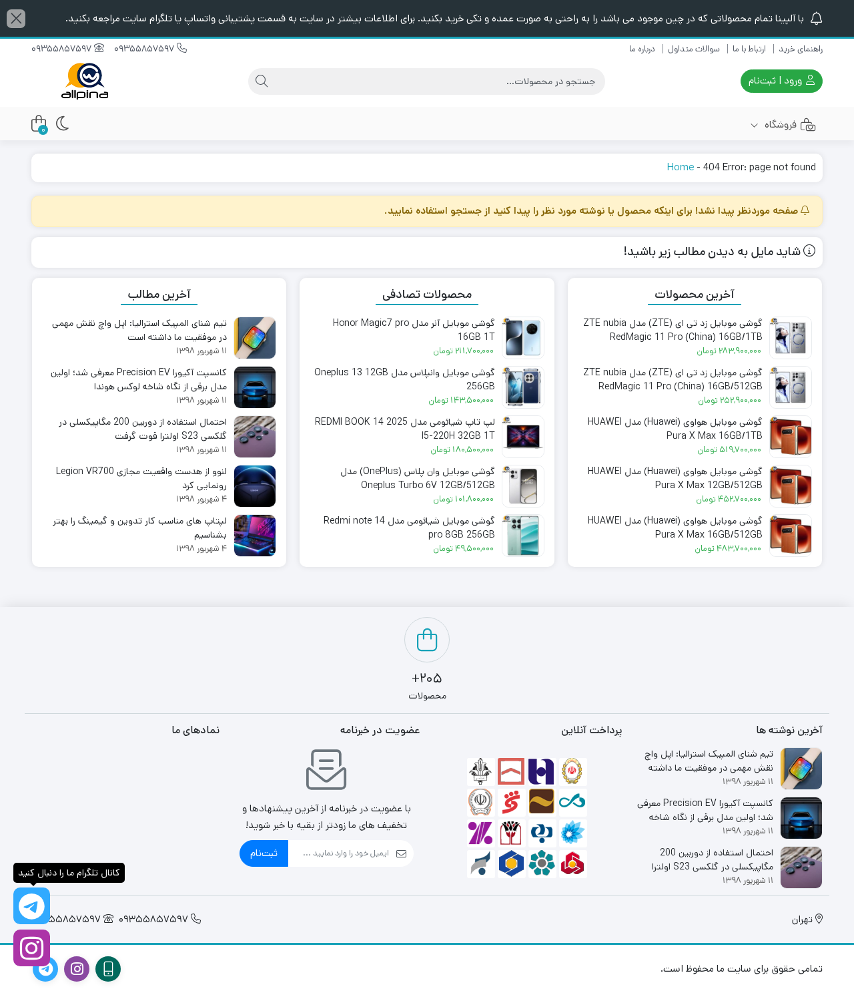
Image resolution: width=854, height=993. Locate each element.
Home (680, 167)
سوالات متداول (694, 49)
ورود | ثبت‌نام (777, 80)
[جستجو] (261, 81)
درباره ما (642, 49)
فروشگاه (779, 125)
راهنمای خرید (801, 49)
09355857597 (145, 48)
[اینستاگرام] (31, 948)
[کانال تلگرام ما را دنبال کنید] (31, 905)
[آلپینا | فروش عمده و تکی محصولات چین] (84, 81)
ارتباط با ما (749, 49)
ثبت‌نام (264, 853)
